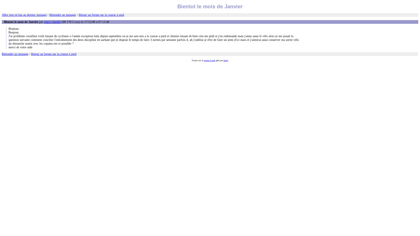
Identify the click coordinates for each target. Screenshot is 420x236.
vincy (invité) (52, 22)
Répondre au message (62, 15)
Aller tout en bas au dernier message (24, 15)
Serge (225, 60)
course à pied (209, 60)
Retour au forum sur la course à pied (101, 15)
